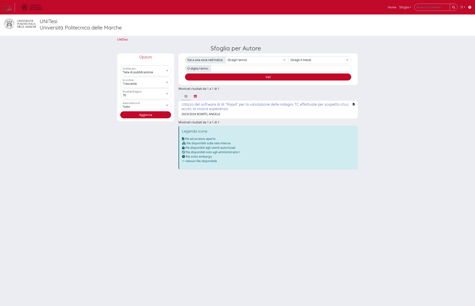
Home (392, 7)
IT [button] (462, 7)
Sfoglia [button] (404, 7)
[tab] (186, 96)
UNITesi (122, 39)
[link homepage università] (32, 7)
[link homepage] (8, 7)
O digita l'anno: (198, 68)
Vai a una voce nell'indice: (205, 60)
